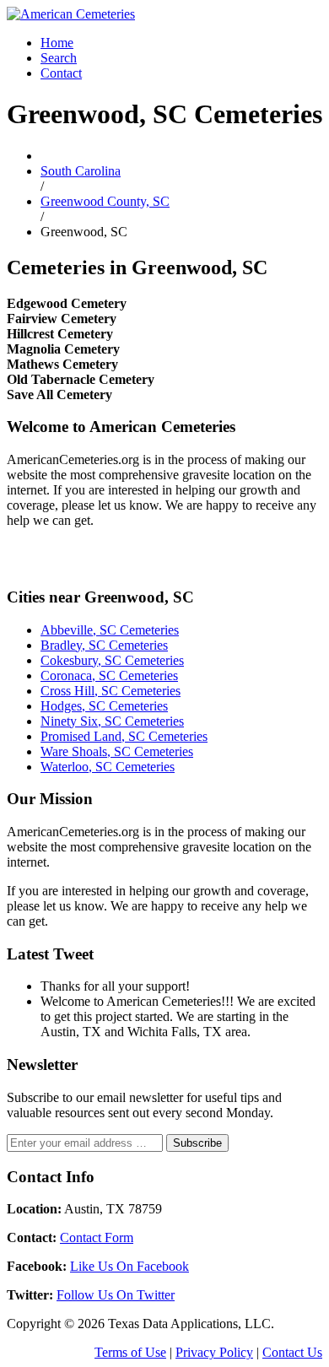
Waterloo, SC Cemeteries (107, 766)
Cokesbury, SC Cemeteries (112, 660)
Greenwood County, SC (105, 201)
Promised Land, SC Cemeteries (124, 736)
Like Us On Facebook (129, 1266)
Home (56, 42)
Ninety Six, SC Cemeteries (112, 721)
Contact (61, 73)
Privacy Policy (214, 1352)
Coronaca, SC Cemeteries (109, 675)
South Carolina (80, 171)
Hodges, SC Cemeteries (104, 706)
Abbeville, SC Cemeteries (109, 630)
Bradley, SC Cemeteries (104, 645)
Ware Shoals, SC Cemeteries (116, 751)
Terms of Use (130, 1352)
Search (58, 58)
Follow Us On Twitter (116, 1295)
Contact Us (292, 1352)
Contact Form (96, 1237)
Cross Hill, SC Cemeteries (110, 691)
